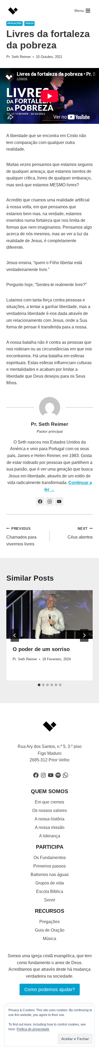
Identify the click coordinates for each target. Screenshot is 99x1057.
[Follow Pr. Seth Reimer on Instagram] (49, 501)
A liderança (49, 836)
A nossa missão (49, 827)
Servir (49, 900)
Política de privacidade (33, 1029)
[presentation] (49, 614)
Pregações (14, 23)
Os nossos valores (49, 810)
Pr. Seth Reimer (18, 57)
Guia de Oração (49, 930)
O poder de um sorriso (41, 649)
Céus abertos (80, 533)
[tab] (39, 685)
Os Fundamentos (50, 857)
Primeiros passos (49, 866)
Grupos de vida (49, 883)
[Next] (84, 635)
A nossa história (49, 819)
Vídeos (29, 23)
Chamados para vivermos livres (21, 536)
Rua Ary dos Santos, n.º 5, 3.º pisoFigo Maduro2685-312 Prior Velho (50, 753)
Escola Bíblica (49, 891)
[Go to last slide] (15, 635)
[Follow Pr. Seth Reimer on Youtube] (59, 501)
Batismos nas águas (50, 874)
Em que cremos (49, 802)
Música (49, 938)
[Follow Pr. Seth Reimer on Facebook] (40, 501)
